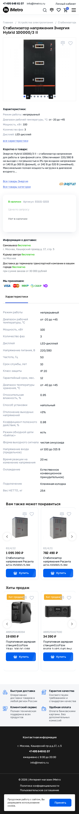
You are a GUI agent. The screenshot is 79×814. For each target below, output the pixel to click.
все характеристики (15, 140)
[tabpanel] (39, 398)
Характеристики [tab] (16, 296)
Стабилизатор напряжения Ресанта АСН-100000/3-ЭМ (57, 561)
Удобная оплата (60, 707)
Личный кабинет (66, 3)
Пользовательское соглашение (39, 790)
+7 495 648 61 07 (13, 3)
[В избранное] (70, 43)
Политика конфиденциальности (39, 785)
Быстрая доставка (22, 690)
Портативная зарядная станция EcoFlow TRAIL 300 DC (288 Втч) (20, 645)
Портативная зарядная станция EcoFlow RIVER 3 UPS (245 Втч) (58, 645)
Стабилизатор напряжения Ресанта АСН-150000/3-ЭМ (19, 561)
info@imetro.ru (36, 3)
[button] (24, 96)
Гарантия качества (61, 690)
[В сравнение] (63, 43)
